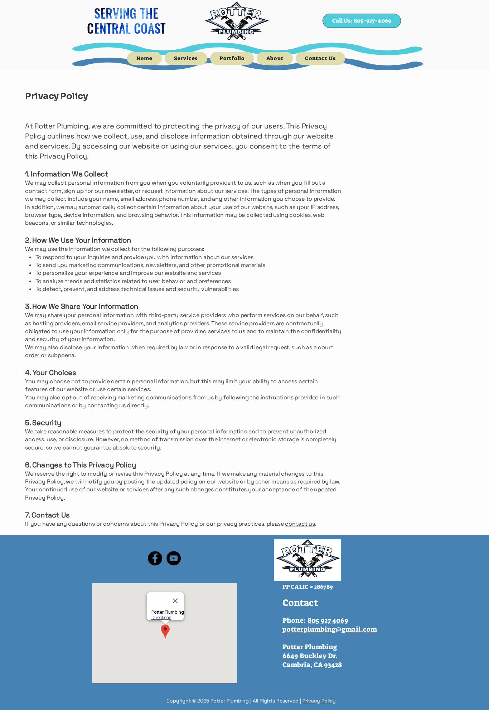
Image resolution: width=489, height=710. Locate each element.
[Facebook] (155, 558)
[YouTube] (173, 558)
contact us (300, 523)
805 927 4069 (328, 620)
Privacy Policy (319, 700)
